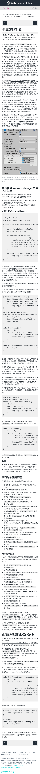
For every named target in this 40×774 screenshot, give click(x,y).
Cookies (17, 767)
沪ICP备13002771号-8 (8, 772)
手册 (3, 8)
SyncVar (4, 90)
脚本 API (9, 8)
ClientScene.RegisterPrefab (11, 205)
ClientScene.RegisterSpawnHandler (15, 380)
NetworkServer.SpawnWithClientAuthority (15, 643)
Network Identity (16, 81)
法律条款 (4, 767)
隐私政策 (11, 767)
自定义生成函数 (14, 384)
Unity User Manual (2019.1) (10, 14)
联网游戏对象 (18, 16)
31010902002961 (18, 765)
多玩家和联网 (26, 14)
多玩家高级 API (7, 16)
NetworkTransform (26, 87)
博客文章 (15, 39)
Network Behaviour (15, 499)
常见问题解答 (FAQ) (26, 39)
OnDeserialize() (9, 523)
